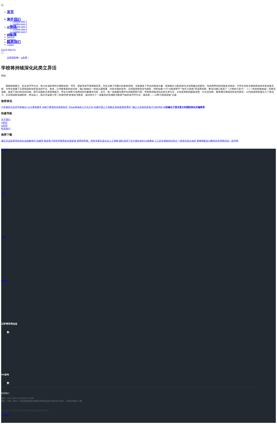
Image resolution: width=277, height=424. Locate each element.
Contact (10, 44)
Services (11, 37)
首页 (10, 12)
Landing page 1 (20, 21)
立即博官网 (12, 57)
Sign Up (12, 49)
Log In (4, 49)
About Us (11, 34)
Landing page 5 (20, 32)
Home (10, 19)
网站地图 (5, 415)
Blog (9, 42)
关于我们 (14, 19)
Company (11, 39)
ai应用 (24, 57)
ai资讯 (12, 27)
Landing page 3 (20, 26)
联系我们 (14, 42)
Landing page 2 (20, 24)
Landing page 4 (20, 29)
